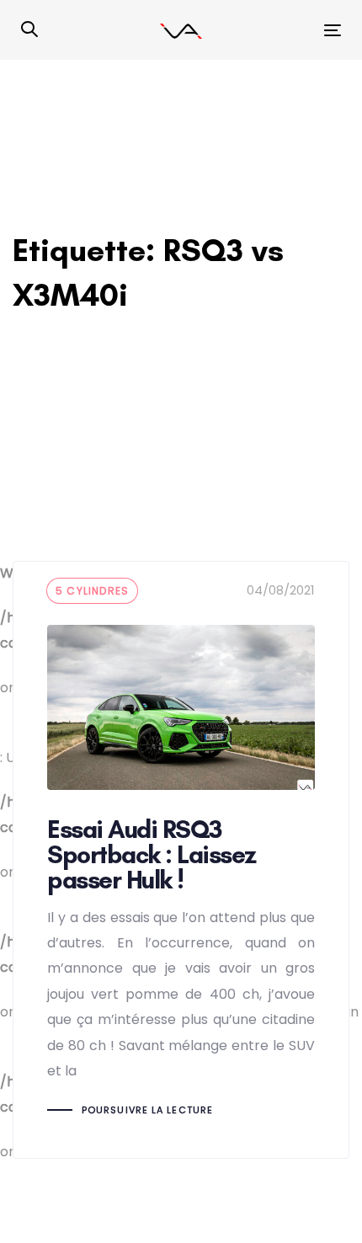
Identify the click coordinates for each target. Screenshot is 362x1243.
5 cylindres (92, 591)
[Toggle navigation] (287, 30)
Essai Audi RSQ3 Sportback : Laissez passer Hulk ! (181, 859)
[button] (29, 30)
